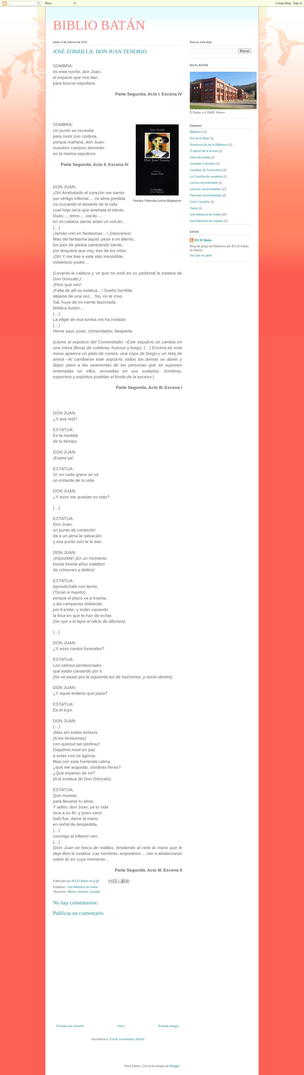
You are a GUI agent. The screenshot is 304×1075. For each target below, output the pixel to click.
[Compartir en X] (119, 881)
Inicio (121, 1026)
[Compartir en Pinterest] (127, 881)
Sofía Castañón (200, 201)
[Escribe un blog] (114, 881)
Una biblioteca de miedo (82, 887)
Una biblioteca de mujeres (206, 221)
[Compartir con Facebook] (123, 881)
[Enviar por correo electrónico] (110, 881)
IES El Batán (203, 240)
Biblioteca (196, 131)
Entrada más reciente (70, 1026)
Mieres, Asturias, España (83, 891)
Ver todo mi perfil (201, 255)
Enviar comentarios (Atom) (127, 1039)
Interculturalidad (200, 157)
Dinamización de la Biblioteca (209, 144)
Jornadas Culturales (202, 163)
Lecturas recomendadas (205, 189)
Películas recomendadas (206, 195)
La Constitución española (206, 176)
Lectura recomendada (204, 182)
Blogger (174, 1066)
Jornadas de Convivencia (206, 170)
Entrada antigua (168, 1026)
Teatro (194, 208)
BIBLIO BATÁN (99, 25)
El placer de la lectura (204, 151)
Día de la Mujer (199, 138)
